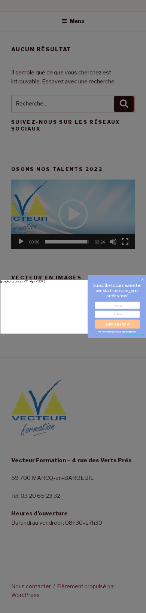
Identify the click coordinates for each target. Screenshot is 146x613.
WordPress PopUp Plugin (134, 334)
